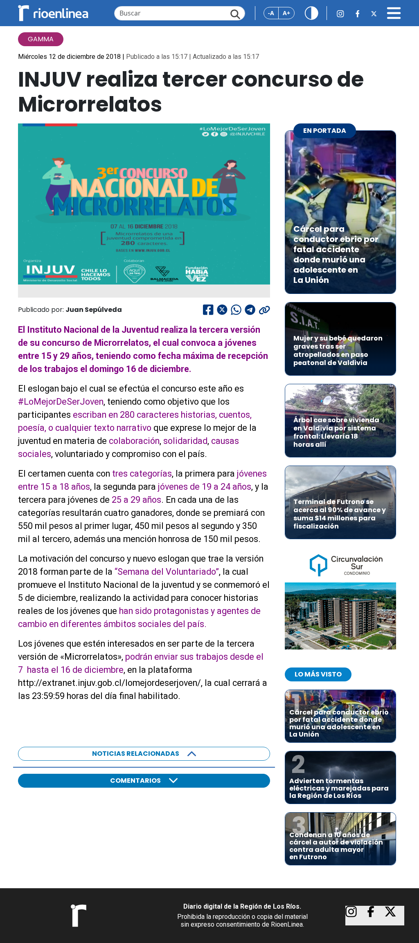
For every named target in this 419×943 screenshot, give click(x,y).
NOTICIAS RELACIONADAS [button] (135, 753)
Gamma (41, 39)
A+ (286, 13)
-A (271, 13)
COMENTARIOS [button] (135, 780)
